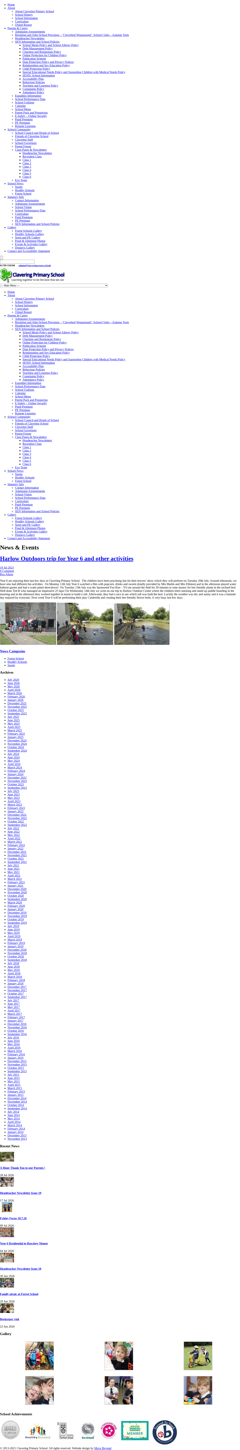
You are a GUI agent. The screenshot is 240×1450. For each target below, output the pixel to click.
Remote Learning (25, 126)
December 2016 (17, 1024)
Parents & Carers (18, 28)
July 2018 (13, 963)
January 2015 (15, 1095)
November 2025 (17, 706)
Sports (18, 186)
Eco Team (21, 180)
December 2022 (17, 814)
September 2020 (17, 899)
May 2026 (14, 686)
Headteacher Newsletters (29, 38)
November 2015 (17, 1064)
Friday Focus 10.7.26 (13, 1218)
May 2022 (14, 835)
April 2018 (14, 973)
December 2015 (17, 1061)
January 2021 (15, 885)
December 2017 (17, 986)
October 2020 (16, 895)
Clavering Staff (24, 139)
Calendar (20, 105)
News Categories (12, 651)
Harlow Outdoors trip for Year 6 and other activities (66, 558)
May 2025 (14, 723)
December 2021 (17, 851)
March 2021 (15, 878)
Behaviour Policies (33, 82)
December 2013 (17, 1135)
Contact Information (27, 200)
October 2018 (16, 956)
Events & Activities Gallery (31, 244)
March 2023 (15, 804)
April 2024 (14, 764)
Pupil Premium (24, 119)
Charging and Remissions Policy (41, 51)
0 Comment (7, 571)
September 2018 (17, 959)
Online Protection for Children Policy (44, 55)
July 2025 (13, 716)
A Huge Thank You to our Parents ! (22, 1167)
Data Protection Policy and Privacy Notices (48, 62)
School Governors (26, 143)
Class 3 (26, 166)
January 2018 (15, 983)
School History (24, 14)
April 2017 (14, 1010)
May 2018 (14, 970)
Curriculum (21, 21)
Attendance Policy (33, 92)
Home (11, 4)
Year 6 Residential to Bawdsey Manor (24, 1243)
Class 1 (26, 159)
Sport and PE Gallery (27, 237)
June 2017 (14, 1003)
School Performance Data (30, 99)
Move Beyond (102, 1448)
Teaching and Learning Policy (40, 85)
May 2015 (14, 1081)
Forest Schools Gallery (28, 230)
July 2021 (13, 865)
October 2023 (16, 784)
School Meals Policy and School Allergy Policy (50, 45)
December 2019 (17, 912)
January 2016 (15, 1057)
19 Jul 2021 (7, 567)
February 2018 (16, 980)
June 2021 (14, 868)
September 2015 (17, 1071)
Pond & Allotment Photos (30, 240)
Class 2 (26, 163)
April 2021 (14, 875)
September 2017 (17, 997)
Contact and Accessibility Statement (29, 251)
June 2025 (14, 720)
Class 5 (26, 173)
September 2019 (17, 922)
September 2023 (17, 787)
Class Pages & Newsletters (31, 149)
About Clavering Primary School (34, 11)
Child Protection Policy (36, 68)
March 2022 (15, 841)
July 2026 (13, 679)
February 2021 (16, 882)
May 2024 (14, 760)
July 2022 (13, 828)
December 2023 (17, 777)
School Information (26, 18)
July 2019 (13, 926)
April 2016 (14, 1047)
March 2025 (15, 730)
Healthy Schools (24, 190)
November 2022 (17, 818)
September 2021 (17, 862)
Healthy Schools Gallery (29, 234)
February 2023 (16, 808)
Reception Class (32, 156)
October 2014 (16, 1105)
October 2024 (16, 747)
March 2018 (15, 976)
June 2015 (14, 1078)
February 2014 (16, 1128)
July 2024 (13, 754)
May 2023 (14, 797)
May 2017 (14, 1007)
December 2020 (17, 889)
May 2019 (14, 932)
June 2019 (14, 929)
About (11, 8)
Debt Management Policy (37, 48)
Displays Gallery (25, 247)
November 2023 (17, 781)
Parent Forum (23, 146)
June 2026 (14, 683)
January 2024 (15, 774)
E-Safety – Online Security (31, 116)
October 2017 (16, 993)
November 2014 (17, 1101)
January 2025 (15, 737)
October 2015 (16, 1067)
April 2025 (14, 727)
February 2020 (16, 905)
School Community (19, 129)
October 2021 (16, 858)
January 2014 (15, 1132)
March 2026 (15, 693)
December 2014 (17, 1098)
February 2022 (16, 845)
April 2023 (14, 801)
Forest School (23, 193)
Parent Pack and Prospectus (31, 112)
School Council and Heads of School (37, 132)
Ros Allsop (6, 574)
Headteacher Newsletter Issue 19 (20, 1193)
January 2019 (15, 946)
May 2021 (14, 872)
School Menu (23, 109)
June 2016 (14, 1040)
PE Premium (22, 122)
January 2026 (15, 700)
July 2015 (13, 1074)
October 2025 (16, 710)
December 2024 (17, 740)
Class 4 (26, 170)
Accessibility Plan (33, 78)
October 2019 (16, 919)
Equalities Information (28, 95)
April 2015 (14, 1084)
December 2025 (17, 703)
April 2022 (14, 838)
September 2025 (17, 713)
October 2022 (16, 821)
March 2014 (15, 1125)
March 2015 (15, 1088)
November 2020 (17, 892)
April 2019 (14, 936)
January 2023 (15, 811)
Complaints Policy (33, 89)
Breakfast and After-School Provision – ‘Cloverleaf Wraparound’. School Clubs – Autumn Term (72, 35)
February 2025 (16, 733)
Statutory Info (16, 197)
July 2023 (13, 791)
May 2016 (14, 1044)
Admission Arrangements (30, 31)
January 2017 (15, 1020)
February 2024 (16, 770)
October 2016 (16, 1030)
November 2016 (17, 1027)
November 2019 (17, 916)
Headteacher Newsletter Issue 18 (20, 1268)
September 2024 (17, 750)
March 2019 (15, 939)
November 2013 (17, 1138)
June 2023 (14, 794)
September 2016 (17, 1034)
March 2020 (15, 902)
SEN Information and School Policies (37, 41)
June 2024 (14, 757)
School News (15, 183)
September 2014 (17, 1108)
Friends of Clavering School (31, 136)
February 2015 (16, 1091)
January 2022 (15, 848)
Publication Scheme (34, 58)
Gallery (12, 227)
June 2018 (14, 966)
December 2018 (17, 949)
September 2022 (17, 824)
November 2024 (17, 743)
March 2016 (15, 1051)
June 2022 (14, 831)
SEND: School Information (38, 75)
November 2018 (17, 953)
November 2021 (17, 855)
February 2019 (16, 943)
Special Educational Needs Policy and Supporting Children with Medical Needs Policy (73, 72)
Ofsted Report (23, 24)
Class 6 (26, 176)
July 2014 (13, 1111)
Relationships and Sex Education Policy (46, 65)
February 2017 (16, 1017)
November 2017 (17, 990)
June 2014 (14, 1115)
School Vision (23, 207)
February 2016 (16, 1054)
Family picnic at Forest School (19, 1294)
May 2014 (14, 1118)
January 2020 (15, 909)
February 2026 (16, 696)
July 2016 (13, 1037)
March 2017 (15, 1013)
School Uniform (24, 102)
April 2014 (14, 1122)
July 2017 (13, 1000)
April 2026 (14, 689)
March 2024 (15, 767)
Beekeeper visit (9, 1319)
